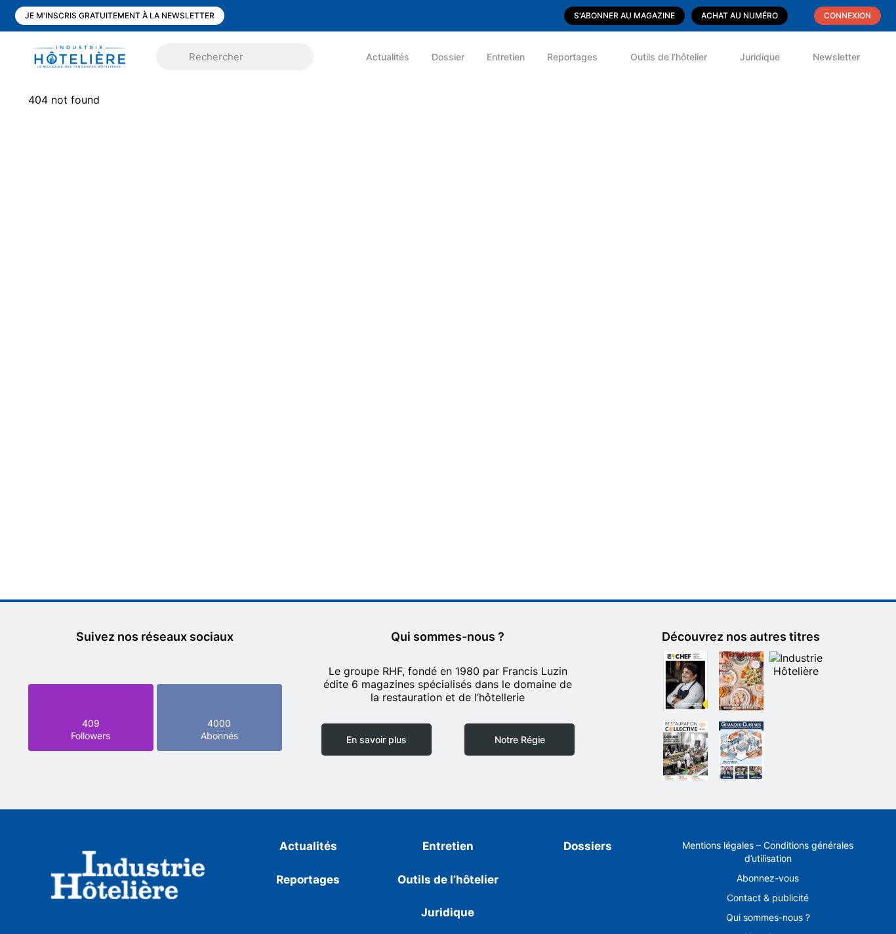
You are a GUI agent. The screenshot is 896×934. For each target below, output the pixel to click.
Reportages (572, 56)
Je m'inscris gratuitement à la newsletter (119, 15)
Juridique (760, 56)
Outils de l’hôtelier (668, 56)
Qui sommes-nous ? (768, 917)
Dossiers (587, 846)
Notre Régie (520, 739)
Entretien (506, 56)
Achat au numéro (739, 15)
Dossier (448, 56)
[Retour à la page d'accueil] (128, 877)
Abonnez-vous (768, 877)
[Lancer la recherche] (176, 57)
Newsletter (836, 56)
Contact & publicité (768, 897)
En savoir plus (376, 739)
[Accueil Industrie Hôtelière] (89, 57)
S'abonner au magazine (624, 15)
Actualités (387, 56)
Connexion (847, 15)
